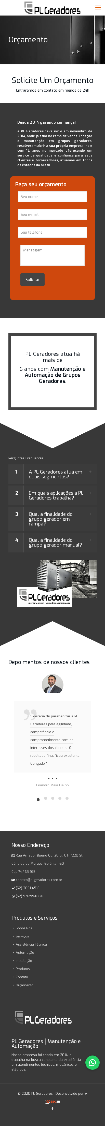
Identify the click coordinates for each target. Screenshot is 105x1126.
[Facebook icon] (53, 1108)
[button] (52, 474)
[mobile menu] (98, 7)
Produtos (23, 969)
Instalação (24, 961)
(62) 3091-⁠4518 (28, 888)
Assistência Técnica (31, 944)
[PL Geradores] (52, 7)
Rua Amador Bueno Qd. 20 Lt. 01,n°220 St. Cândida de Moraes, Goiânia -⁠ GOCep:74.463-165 (47, 863)
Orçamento (24, 985)
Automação (25, 952)
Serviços (22, 936)
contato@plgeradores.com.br (39, 880)
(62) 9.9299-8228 (29, 896)
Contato (22, 977)
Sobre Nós (24, 928)
